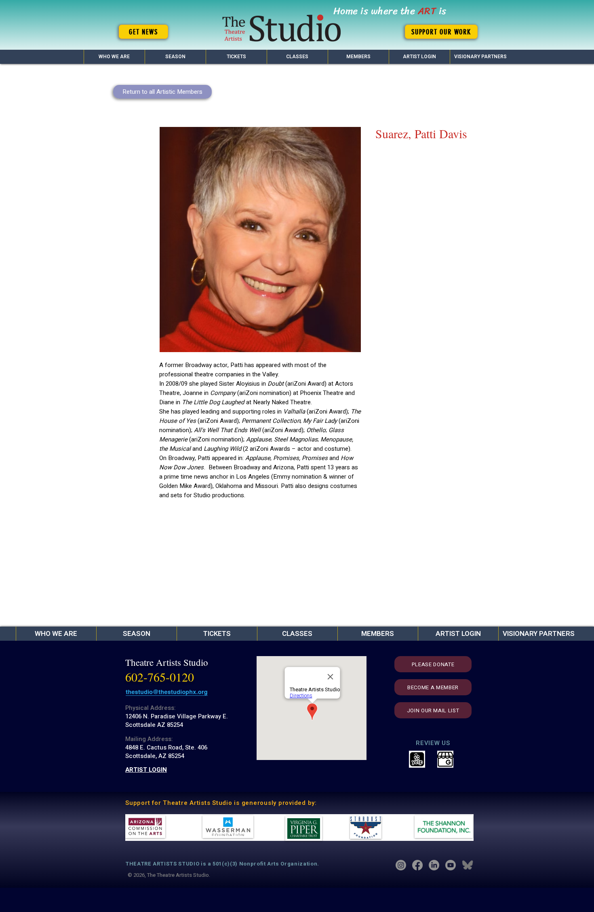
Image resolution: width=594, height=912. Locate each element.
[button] (175, 57)
